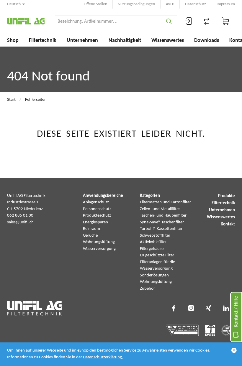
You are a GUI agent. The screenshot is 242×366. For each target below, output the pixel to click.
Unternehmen (82, 40)
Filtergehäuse (151, 249)
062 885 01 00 (20, 215)
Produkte (226, 196)
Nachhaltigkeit (125, 40)
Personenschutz (97, 209)
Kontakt (228, 224)
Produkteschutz (97, 215)
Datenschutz (195, 4)
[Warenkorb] (225, 21)
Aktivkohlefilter (153, 242)
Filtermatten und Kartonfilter (165, 202)
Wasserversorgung (99, 249)
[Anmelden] (188, 21)
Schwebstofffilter (155, 235)
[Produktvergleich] (207, 21)
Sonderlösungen (154, 275)
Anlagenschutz (96, 202)
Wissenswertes (167, 40)
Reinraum (91, 229)
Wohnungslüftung (99, 242)
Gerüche (90, 235)
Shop (13, 40)
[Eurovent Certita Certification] (182, 330)
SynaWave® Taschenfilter (162, 222)
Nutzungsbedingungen (136, 4)
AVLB (170, 4)
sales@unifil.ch (20, 222)
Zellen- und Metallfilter (160, 209)
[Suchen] (169, 21)
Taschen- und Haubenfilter (163, 215)
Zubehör (147, 288)
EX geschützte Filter (157, 255)
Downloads (206, 40)
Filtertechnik (42, 40)
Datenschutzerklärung (102, 357)
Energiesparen (95, 222)
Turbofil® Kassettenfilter (161, 229)
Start (11, 100)
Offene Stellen (95, 4)
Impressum (226, 4)
